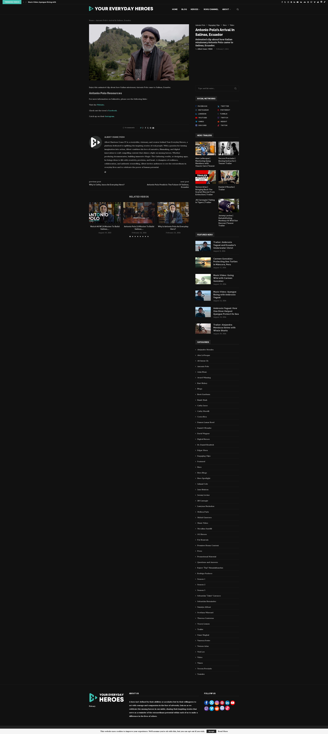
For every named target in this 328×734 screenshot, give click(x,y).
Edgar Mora (202, 450)
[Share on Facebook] (145, 128)
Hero (199, 467)
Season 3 (201, 590)
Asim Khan (202, 372)
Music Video (202, 523)
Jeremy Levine (203, 495)
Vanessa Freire (203, 640)
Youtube (201, 674)
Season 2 (201, 584)
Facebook (112, 110)
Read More (223, 731)
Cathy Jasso (202, 405)
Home (175, 9)
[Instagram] (288, 2)
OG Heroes (202, 534)
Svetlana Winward (205, 612)
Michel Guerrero (204, 517)
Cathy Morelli (203, 411)
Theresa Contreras (205, 618)
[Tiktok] (324, 2)
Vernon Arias (203, 646)
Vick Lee (201, 652)
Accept (211, 731)
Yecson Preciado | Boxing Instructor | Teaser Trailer (227, 160)
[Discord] (321, 2)
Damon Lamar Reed (205, 422)
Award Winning (204, 377)
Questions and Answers (207, 562)
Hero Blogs (202, 472)
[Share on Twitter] (148, 128)
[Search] (237, 9)
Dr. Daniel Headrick (205, 445)
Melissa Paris (203, 512)
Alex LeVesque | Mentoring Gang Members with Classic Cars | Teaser (205, 162)
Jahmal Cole (202, 484)
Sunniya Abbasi (204, 607)
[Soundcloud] (305, 2)
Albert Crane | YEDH (204, 49)
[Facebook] (282, 2)
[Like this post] (143, 128)
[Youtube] (297, 2)
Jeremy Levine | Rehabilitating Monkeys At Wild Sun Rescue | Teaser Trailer (228, 221)
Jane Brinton (202, 489)
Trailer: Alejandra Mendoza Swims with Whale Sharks (50, 2)
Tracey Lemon (203, 624)
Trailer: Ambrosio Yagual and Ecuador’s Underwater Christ (224, 245)
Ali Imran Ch (202, 360)
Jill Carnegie (202, 500)
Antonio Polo (203, 366)
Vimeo (200, 663)
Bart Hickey (202, 383)
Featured (201, 461)
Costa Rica (202, 416)
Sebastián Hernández (206, 601)
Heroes (194, 9)
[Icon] (206, 148)
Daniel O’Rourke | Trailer (226, 188)
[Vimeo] (314, 2)
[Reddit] (318, 2)
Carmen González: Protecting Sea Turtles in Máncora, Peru (225, 262)
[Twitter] (285, 2)
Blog (184, 9)
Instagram (109, 116)
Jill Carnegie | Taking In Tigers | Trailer (205, 201)
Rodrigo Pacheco (204, 573)
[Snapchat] (308, 2)
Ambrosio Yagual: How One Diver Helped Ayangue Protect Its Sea (226, 311)
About (225, 9)
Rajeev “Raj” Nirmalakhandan (210, 567)
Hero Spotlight (203, 478)
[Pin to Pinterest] (150, 128)
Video (199, 657)
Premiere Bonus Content (208, 545)
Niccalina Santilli (204, 528)
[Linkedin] (294, 2)
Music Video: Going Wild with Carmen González (223, 278)
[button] (23, 2)
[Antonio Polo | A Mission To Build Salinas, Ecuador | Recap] (139, 212)
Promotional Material (206, 556)
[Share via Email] (153, 128)
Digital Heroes (203, 439)
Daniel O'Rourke (204, 428)
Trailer (200, 629)
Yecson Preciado (204, 668)
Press (199, 551)
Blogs (199, 388)
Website (100, 105)
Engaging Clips (204, 456)
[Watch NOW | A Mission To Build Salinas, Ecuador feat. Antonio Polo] (105, 212)
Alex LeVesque (203, 355)
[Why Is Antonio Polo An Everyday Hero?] (173, 212)
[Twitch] (311, 2)
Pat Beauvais (202, 540)
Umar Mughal (203, 635)
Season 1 (201, 579)
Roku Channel (211, 9)
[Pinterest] (291, 2)
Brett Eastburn (203, 394)
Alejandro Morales (205, 349)
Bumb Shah (202, 400)
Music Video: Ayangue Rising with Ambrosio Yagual (224, 295)
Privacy (92, 706)
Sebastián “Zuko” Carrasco (209, 595)
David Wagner (203, 433)
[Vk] (301, 2)
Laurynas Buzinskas (205, 506)
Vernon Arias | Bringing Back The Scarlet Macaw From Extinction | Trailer (205, 191)
